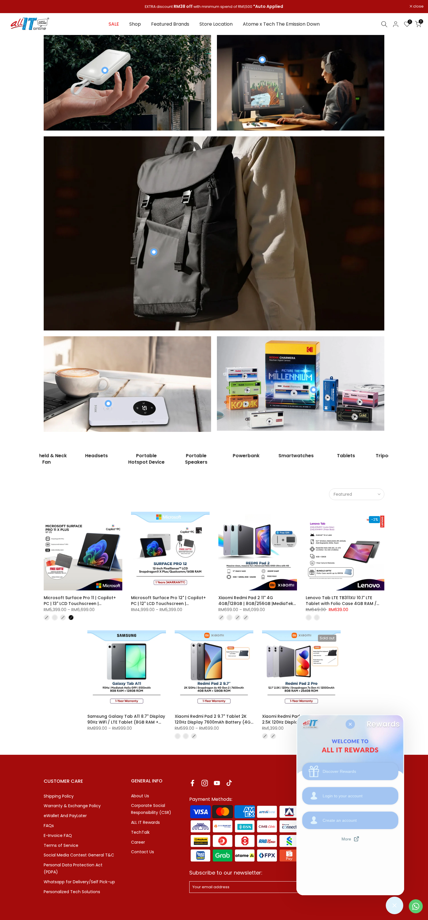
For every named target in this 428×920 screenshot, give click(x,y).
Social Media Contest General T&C (79, 855)
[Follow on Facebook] (192, 783)
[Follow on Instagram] (204, 783)
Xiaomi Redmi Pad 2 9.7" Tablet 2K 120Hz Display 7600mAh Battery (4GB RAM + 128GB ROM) (214, 722)
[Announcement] (214, 6)
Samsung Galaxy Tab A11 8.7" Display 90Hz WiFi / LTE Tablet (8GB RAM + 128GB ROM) (126, 722)
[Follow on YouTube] (217, 783)
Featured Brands (170, 24)
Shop (135, 24)
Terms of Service (61, 845)
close (12, 6)
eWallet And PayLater (65, 816)
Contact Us (142, 852)
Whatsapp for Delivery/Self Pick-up (79, 882)
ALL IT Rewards (145, 822)
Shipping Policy (59, 796)
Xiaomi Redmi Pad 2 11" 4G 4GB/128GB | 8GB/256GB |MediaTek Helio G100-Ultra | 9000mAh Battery (255, 603)
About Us (140, 796)
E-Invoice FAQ (58, 835)
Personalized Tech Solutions (72, 892)
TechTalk (140, 832)
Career (138, 842)
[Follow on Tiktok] (229, 783)
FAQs (49, 825)
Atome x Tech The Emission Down (281, 24)
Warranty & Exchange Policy (72, 806)
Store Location (216, 24)
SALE (114, 24)
